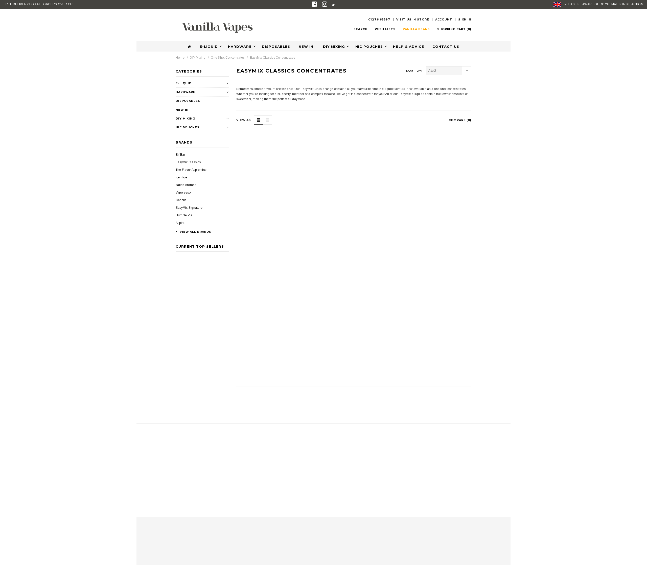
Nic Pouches (369, 46)
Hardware (239, 46)
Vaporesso (183, 192)
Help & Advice (408, 46)
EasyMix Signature (189, 207)
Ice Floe (181, 177)
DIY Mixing (334, 46)
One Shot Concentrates (227, 57)
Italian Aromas (186, 185)
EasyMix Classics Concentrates (272, 57)
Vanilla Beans (416, 29)
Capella (181, 200)
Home (180, 57)
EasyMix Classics (188, 162)
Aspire (180, 223)
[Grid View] (258, 120)
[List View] (267, 120)
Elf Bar (180, 154)
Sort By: (414, 71)
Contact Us (445, 46)
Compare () (460, 120)
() (454, 29)
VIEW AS (243, 120)
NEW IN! (307, 46)
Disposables (276, 46)
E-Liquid (209, 46)
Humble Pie (184, 215)
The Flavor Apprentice (191, 170)
